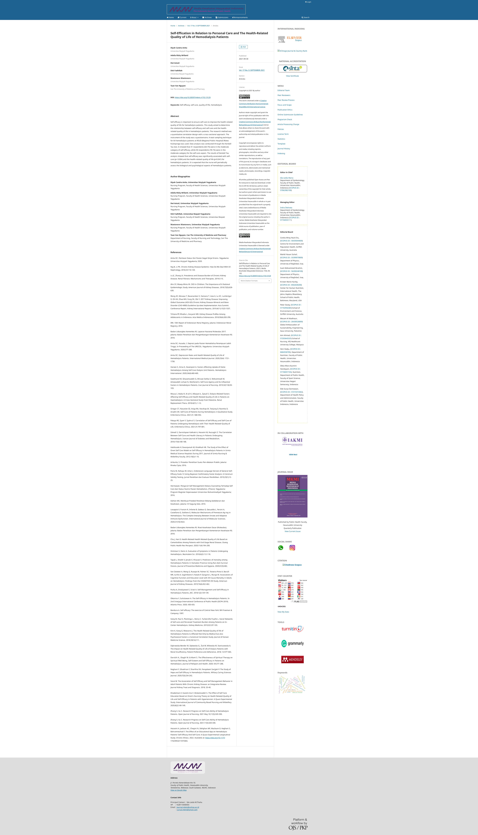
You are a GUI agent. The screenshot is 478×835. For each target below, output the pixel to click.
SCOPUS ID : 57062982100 (290, 189)
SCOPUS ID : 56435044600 (291, 240)
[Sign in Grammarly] (292, 648)
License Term (283, 134)
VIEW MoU (293, 454)
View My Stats (283, 612)
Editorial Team (284, 90)
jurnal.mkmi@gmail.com (187, 809)
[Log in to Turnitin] (292, 632)
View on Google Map (179, 790)
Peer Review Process (286, 100)
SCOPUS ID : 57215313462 (291, 392)
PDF (244, 47)
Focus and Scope (285, 105)
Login (309, 2)
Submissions (222, 17)
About (194, 17)
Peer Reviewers (284, 95)
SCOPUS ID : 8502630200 (291, 285)
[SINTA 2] (292, 68)
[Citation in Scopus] (292, 564)
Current (182, 17)
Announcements (241, 17)
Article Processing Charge (288, 124)
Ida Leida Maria (286, 178)
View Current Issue (292, 531)
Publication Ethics (285, 110)
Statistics (281, 139)
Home (171, 17)
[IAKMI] (292, 445)
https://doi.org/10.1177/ (215, 738)
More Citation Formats (249, 281)
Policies (281, 129)
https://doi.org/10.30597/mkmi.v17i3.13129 (192, 97)
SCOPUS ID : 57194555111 (290, 218)
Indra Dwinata (286, 207)
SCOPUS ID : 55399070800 (291, 257)
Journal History (284, 148)
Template (281, 144)
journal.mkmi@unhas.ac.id (188, 807)
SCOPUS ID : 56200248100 (291, 271)
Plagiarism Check (285, 119)
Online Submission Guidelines (290, 114)
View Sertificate (292, 76)
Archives (208, 17)
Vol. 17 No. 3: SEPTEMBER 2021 (198, 26)
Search (306, 17)
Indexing (281, 153)
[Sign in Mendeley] (292, 662)
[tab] (292, 596)
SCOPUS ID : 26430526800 (291, 321)
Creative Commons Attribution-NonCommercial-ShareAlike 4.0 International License (253, 103)
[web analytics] (282, 607)
